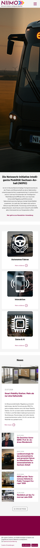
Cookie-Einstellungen (7, 545)
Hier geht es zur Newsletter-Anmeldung (20, 215)
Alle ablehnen (26, 545)
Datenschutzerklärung (10, 541)
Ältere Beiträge (20, 509)
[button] (35, 4)
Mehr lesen (8, 425)
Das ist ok (34, 545)
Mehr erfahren (19, 265)
